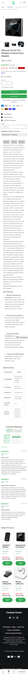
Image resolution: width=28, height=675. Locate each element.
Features (14, 141)
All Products (7, 627)
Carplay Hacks (14, 612)
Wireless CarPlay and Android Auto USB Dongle (20, 573)
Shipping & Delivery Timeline (10, 131)
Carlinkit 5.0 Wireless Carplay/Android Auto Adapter (7, 536)
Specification (21, 141)
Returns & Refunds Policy (13, 633)
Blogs (14, 627)
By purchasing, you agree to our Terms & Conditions (14, 101)
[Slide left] (1, 45)
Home (2, 7)
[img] (5, 451)
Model (2, 123)
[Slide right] (26, 45)
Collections (10, 7)
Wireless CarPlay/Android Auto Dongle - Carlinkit (7, 573)
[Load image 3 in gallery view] (21, 45)
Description (6, 141)
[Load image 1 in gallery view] (7, 45)
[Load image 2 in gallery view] (14, 45)
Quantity (3, 80)
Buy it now (14, 96)
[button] (3, 2)
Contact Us (20, 627)
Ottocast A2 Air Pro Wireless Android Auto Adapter (20, 536)
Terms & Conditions (13, 630)
